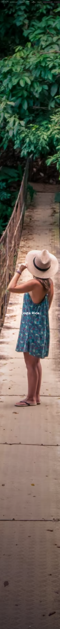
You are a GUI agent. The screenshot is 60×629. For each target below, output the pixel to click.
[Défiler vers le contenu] (30, 626)
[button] (28, 2)
